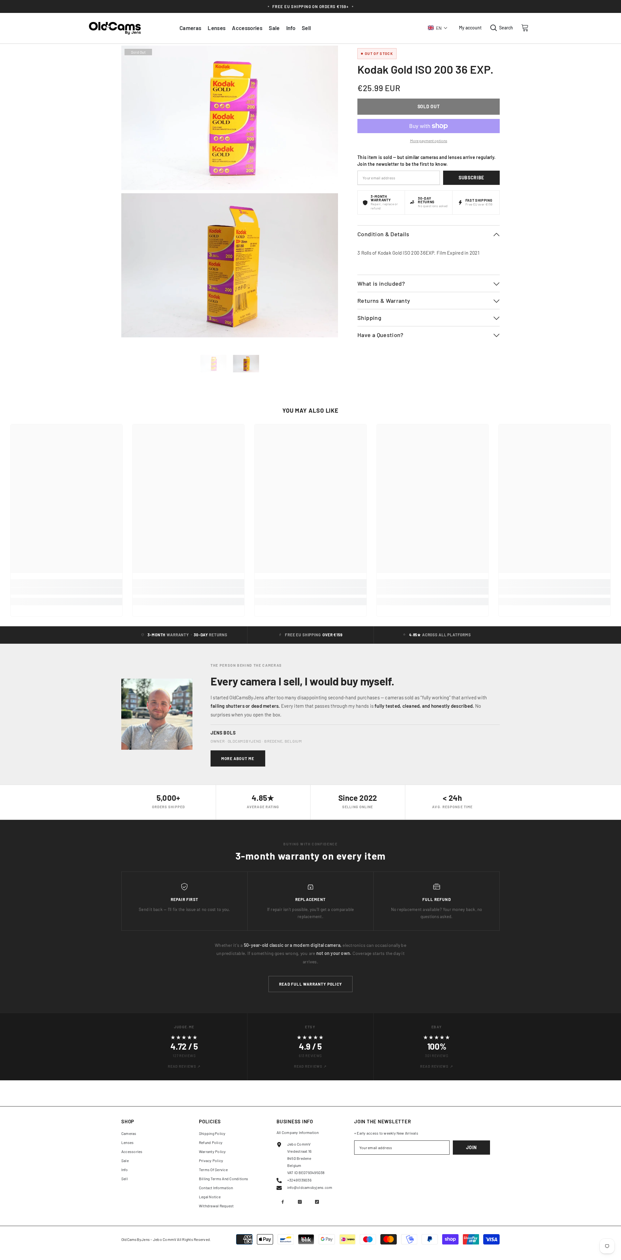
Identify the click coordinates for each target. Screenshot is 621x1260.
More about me (238, 758)
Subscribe (471, 177)
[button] (438, 27)
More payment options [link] (428, 140)
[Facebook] (283, 1202)
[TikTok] (317, 1202)
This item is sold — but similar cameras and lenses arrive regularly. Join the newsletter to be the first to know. (426, 160)
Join (471, 1147)
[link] (66, 591)
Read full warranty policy (310, 984)
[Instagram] (300, 1202)
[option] (213, 363)
